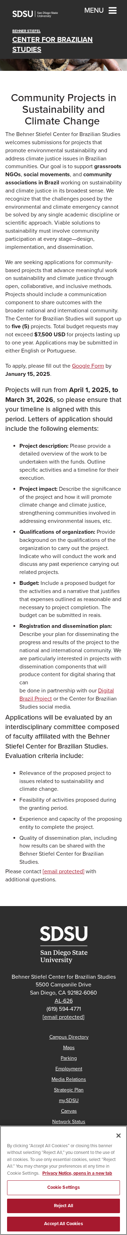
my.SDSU (69, 1100)
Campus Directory (69, 1037)
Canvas (69, 1111)
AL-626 (64, 1000)
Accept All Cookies (63, 1224)
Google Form (88, 365)
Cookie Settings (63, 1187)
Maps (69, 1048)
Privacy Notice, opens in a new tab (77, 1173)
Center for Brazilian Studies (52, 41)
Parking (69, 1058)
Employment (68, 1069)
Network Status (68, 1122)
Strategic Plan (69, 1090)
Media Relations (69, 1079)
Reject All (63, 1206)
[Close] (118, 1135)
